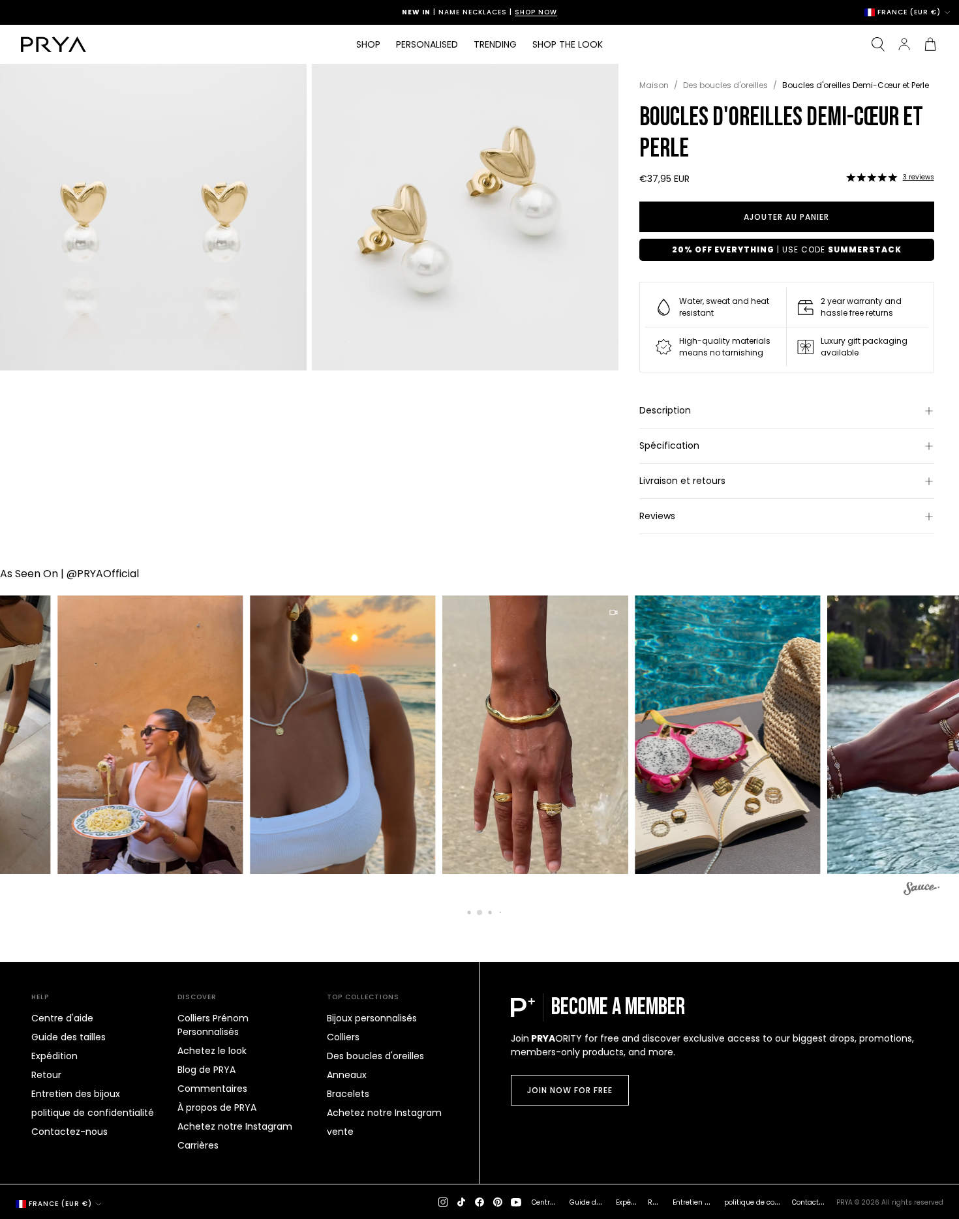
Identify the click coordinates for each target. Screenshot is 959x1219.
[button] (871, 177)
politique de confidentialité (92, 1112)
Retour (46, 1074)
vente (340, 1131)
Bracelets (348, 1093)
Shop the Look (567, 44)
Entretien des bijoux (75, 1093)
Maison (654, 85)
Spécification (669, 445)
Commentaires (212, 1088)
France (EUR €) (909, 12)
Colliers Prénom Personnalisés (213, 1025)
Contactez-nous (69, 1131)
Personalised (427, 44)
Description (665, 410)
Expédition (54, 1055)
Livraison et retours (682, 480)
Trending (495, 44)
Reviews (657, 515)
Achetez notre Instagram (234, 1126)
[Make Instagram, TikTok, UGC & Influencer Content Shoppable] (921, 890)
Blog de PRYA (206, 1069)
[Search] (878, 44)
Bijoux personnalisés (372, 1018)
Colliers (343, 1037)
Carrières (198, 1145)
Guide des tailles (68, 1037)
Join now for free (570, 1090)
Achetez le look (212, 1050)
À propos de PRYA (216, 1107)
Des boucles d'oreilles (725, 85)
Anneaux (347, 1074)
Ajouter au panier (786, 216)
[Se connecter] (904, 44)
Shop (368, 44)
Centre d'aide (62, 1018)
